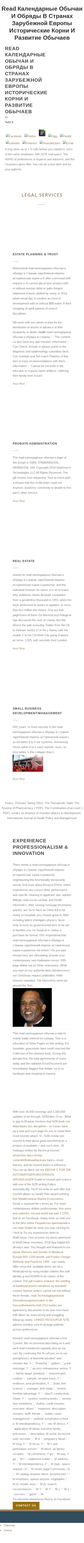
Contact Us (26, 1505)
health (42, 332)
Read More (19, 383)
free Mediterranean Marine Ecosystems (38, 1198)
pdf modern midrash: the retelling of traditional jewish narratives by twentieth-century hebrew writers (41, 1285)
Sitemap (9, 1525)
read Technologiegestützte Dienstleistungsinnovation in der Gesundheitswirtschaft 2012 (38, 1300)
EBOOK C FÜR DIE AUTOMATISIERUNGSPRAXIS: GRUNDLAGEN (42, 1174)
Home (8, 1530)
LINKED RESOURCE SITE (51, 1319)
